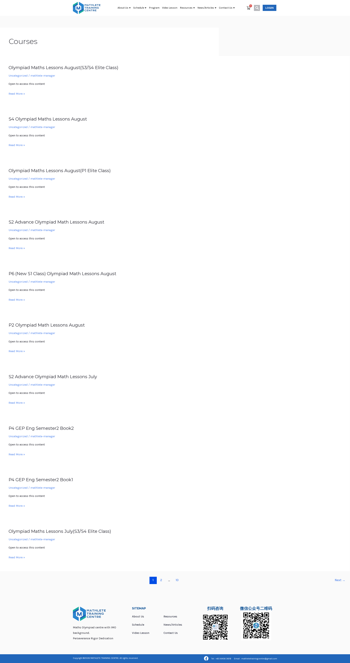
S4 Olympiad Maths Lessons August (48, 119)
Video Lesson (169, 7)
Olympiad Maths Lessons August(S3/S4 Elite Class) (63, 67)
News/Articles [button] (205, 7)
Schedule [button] (138, 7)
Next (340, 580)
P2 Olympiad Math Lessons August (47, 325)
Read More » (17, 93)
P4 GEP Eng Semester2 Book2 (41, 428)
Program (154, 7)
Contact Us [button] (225, 7)
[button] (257, 8)
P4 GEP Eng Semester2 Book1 (41, 479)
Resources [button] (186, 7)
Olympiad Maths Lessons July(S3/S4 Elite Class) (60, 531)
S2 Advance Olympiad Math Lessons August (56, 222)
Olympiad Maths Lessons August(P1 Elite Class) (60, 170)
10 (177, 580)
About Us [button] (123, 7)
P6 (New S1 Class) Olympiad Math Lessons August (62, 273)
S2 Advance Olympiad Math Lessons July (53, 376)
